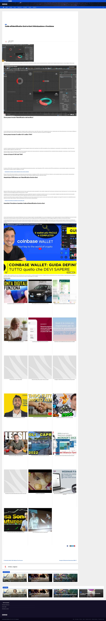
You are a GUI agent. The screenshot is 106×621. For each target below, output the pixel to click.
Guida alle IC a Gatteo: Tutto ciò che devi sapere (38, 578)
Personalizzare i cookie (101, 619)
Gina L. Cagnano (13, 566)
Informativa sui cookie (88, 619)
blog (5, 24)
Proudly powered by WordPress (6, 619)
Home (73, 619)
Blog (15, 7)
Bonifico (34, 7)
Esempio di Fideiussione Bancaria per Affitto (67, 560)
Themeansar (17, 619)
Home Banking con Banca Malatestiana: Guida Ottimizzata (15, 578)
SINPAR (4, 4)
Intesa (30, 7)
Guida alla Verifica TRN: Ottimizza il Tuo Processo (14, 560)
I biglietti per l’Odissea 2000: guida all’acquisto (62, 578)
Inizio (7, 7)
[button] (103, 7)
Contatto (20, 7)
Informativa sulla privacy (5, 604)
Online (11, 7)
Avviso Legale (4, 606)
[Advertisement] (40, 17)
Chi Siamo (25, 7)
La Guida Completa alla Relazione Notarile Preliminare (90, 594)
